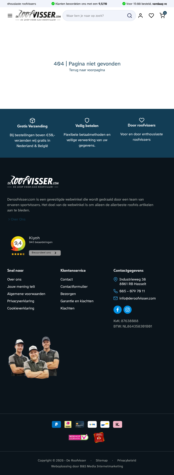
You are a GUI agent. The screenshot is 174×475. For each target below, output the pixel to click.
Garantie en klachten (77, 301)
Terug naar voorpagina (87, 70)
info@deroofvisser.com (137, 298)
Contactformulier (74, 286)
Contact (66, 279)
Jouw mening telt (21, 286)
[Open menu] (10, 15)
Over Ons (18, 219)
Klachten (67, 308)
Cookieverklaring (20, 308)
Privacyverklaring (20, 301)
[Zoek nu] (129, 15)
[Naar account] (140, 15)
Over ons (14, 279)
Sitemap (102, 460)
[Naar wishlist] (151, 15)
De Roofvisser (76, 460)
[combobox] (99, 15)
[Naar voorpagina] (38, 15)
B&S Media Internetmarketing (101, 466)
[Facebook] (118, 310)
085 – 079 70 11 (132, 291)
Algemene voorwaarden (26, 293)
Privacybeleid (126, 460)
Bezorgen (68, 293)
